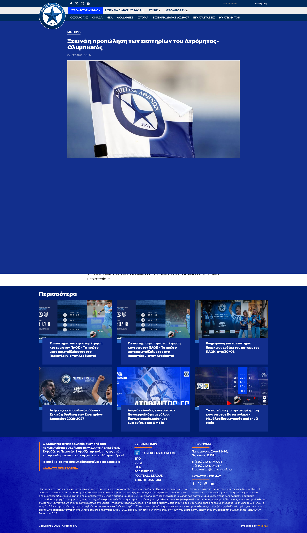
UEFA (138, 463)
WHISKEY (262, 526)
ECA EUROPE (143, 471)
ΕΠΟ (137, 458)
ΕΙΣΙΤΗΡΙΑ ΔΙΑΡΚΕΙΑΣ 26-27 (123, 10)
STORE (153, 10)
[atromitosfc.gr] (52, 29)
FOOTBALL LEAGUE (148, 475)
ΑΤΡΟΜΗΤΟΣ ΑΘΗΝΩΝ (85, 10)
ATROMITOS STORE (148, 480)
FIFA (137, 467)
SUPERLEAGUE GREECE (159, 453)
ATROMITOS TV (175, 10)
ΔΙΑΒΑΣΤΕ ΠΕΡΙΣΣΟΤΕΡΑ (60, 468)
